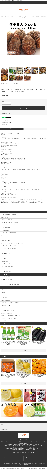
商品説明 (11, 128)
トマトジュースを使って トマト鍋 (7, 310)
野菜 (4, 83)
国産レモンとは (4, 292)
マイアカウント (3, 457)
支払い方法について (8, 463)
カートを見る (26, 457)
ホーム (2, 83)
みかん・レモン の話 (5, 294)
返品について (20, 463)
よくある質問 (3, 320)
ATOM (27, 464)
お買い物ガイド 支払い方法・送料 (7, 313)
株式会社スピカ (23, 453)
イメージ (35, 128)
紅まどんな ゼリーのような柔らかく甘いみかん (10, 302)
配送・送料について (15, 463)
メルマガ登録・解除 (41, 463)
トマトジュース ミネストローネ (7, 307)
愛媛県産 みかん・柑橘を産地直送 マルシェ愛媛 (10, 315)
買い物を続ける (4, 124)
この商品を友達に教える (5, 120)
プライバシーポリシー (35, 463)
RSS (25, 464)
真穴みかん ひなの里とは (5, 300)
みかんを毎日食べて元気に (6, 305)
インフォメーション (4, 289)
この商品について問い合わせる (6, 122)
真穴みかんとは (4, 297)
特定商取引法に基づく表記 (5, 113)
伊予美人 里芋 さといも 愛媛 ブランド (12, 83)
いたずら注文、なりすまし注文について (8, 318)
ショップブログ (21, 464)
